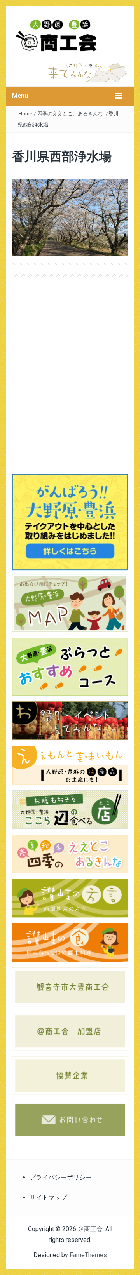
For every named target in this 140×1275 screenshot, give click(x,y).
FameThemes (88, 1255)
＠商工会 (90, 1229)
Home (25, 114)
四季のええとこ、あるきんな (70, 114)
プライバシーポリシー (61, 1177)
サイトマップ (48, 1197)
